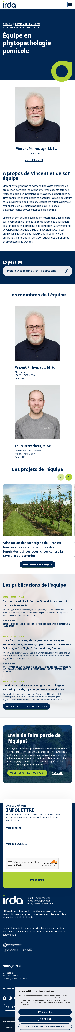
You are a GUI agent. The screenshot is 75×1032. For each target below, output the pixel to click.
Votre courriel (16, 843)
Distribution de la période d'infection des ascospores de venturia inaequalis (36, 625)
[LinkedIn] (10, 998)
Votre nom (13, 828)
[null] (60, 477)
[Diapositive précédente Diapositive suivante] (37, 477)
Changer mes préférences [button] (45, 1026)
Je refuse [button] (45, 1019)
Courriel (19, 378)
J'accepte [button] (45, 1012)
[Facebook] (4, 998)
